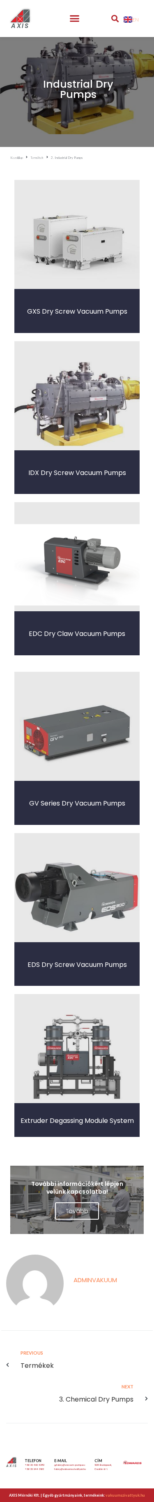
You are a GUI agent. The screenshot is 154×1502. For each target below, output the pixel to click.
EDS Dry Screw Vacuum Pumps (77, 964)
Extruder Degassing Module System (77, 1120)
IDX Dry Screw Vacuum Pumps (77, 472)
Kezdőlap (16, 158)
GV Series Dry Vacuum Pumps (77, 803)
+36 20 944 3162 (34, 1469)
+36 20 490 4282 (34, 1465)
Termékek (37, 158)
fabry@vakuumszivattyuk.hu (70, 1469)
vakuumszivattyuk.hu (125, 1495)
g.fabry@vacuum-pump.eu (69, 1465)
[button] (74, 18)
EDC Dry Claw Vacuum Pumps (77, 633)
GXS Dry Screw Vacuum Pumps (77, 311)
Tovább (77, 1211)
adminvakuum (95, 1280)
